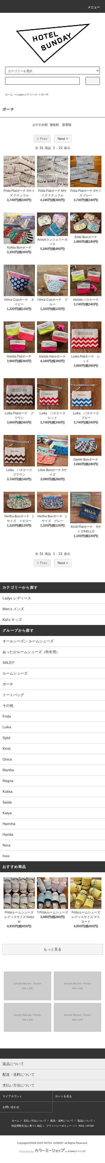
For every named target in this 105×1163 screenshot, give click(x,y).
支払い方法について (34, 1120)
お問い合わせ (11, 1107)
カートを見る (63, 1096)
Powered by (26, 1151)
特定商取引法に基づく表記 (26, 1125)
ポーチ (45, 94)
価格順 (54, 125)
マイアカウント (12, 1096)
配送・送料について (61, 1120)
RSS (81, 1125)
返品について (85, 1120)
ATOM (90, 1125)
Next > (63, 139)
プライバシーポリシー (59, 1125)
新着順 (66, 125)
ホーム (9, 94)
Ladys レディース (27, 94)
